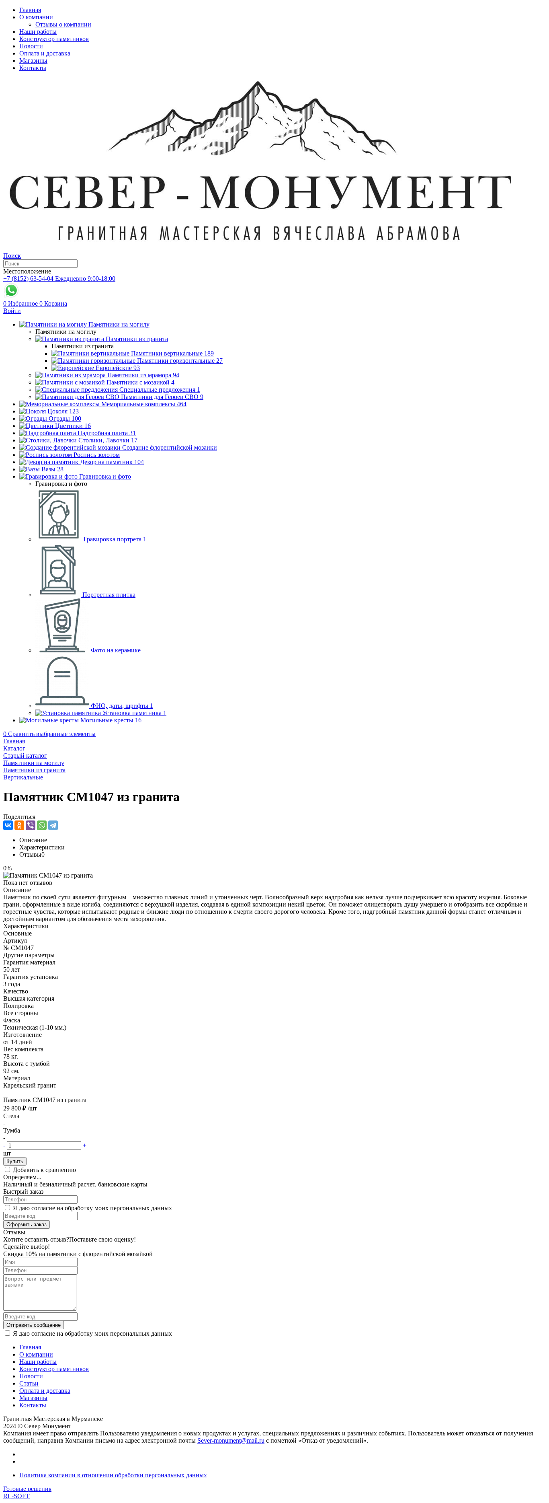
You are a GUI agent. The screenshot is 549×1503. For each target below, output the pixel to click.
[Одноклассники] (19, 825)
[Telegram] (53, 825)
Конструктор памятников (54, 38)
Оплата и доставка (44, 53)
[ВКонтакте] (8, 825)
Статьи (29, 1383)
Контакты (32, 67)
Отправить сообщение (33, 1325)
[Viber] (30, 825)
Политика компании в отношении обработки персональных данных (113, 1475)
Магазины (33, 60)
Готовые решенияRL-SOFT (27, 1492)
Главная (30, 9)
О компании (36, 17)
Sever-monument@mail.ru (230, 1440)
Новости (31, 46)
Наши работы (38, 31)
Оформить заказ (26, 1224)
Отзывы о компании (63, 24)
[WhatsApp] (42, 825)
